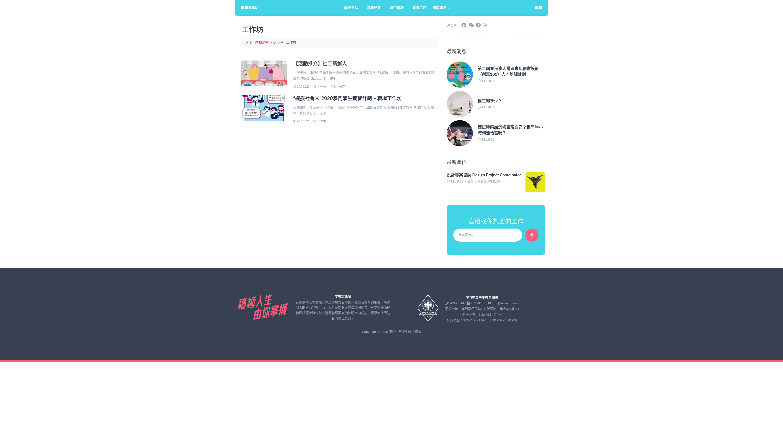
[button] (471, 25)
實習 (470, 181)
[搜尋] (532, 235)
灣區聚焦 (440, 8)
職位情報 (397, 8)
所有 (249, 42)
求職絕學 (261, 42)
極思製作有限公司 (489, 181)
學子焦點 (351, 8)
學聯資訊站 (249, 8)
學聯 (538, 8)
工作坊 (291, 42)
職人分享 (277, 42)
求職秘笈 (374, 8)
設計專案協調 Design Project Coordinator (484, 175)
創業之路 (420, 8)
